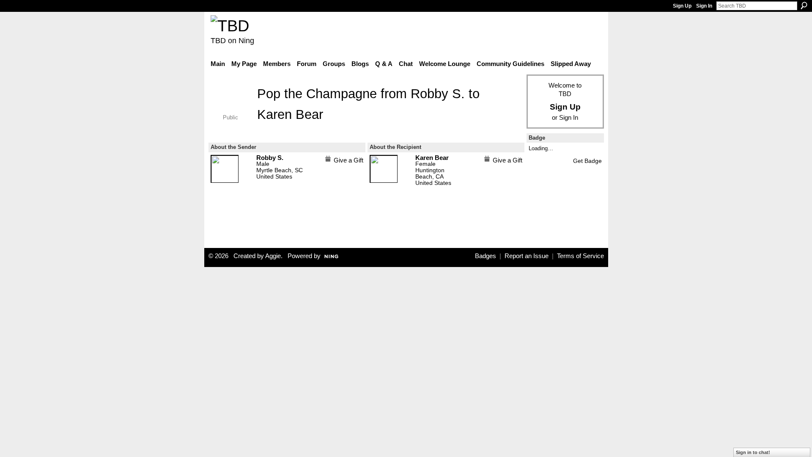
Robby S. (438, 93)
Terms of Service (580, 256)
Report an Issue (527, 256)
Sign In (704, 6)
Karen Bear (290, 114)
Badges (485, 256)
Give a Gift (348, 160)
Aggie (273, 256)
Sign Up (682, 6)
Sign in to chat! (753, 452)
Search (804, 5)
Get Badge (587, 160)
